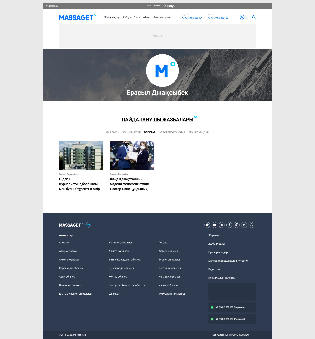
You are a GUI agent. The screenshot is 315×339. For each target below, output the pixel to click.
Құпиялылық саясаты (221, 277)
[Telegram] (244, 225)
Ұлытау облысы (168, 285)
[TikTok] (207, 225)
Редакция (214, 269)
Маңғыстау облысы (121, 242)
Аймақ (147, 17)
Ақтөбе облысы (168, 251)
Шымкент (115, 293)
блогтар (150, 132)
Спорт (137, 17)
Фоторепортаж (161, 17)
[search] (253, 17)
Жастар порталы (120, 142)
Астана (163, 242)
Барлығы (112, 132)
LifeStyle (126, 17)
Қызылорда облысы (121, 268)
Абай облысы (67, 276)
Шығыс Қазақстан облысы (75, 293)
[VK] (222, 225)
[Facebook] (229, 225)
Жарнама (52, 5)
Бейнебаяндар (199, 132)
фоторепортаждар (172, 132)
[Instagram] (236, 225)
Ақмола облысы (69, 259)
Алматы (64, 242)
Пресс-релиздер (218, 252)
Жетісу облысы (118, 276)
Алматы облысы (119, 251)
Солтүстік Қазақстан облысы (127, 285)
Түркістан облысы (170, 259)
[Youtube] (214, 225)
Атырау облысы (69, 251)
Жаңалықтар (111, 17)
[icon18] (88, 224)
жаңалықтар (131, 132)
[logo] (77, 17)
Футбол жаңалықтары (172, 293)
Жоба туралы (216, 243)
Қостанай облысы (170, 268)
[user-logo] (242, 17)
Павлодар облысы (70, 285)
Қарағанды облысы (71, 268)
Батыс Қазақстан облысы (125, 259)
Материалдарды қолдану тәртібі (228, 260)
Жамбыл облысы (169, 276)
